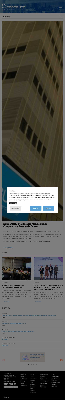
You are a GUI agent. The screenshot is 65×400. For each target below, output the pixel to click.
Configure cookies (15, 208)
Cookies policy (13, 203)
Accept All (35, 208)
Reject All (48, 208)
